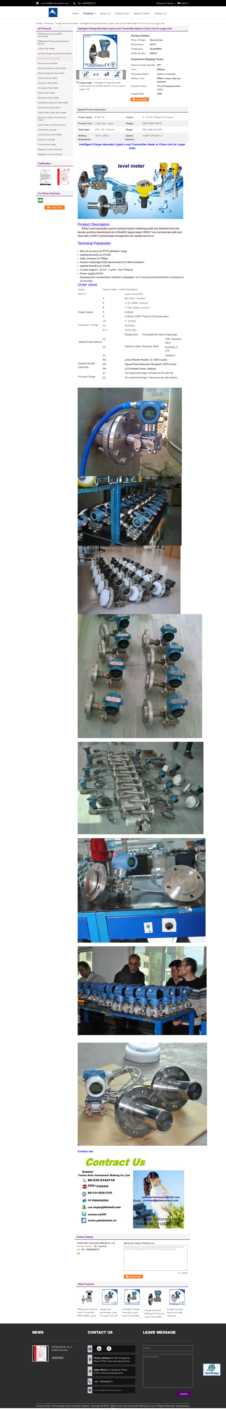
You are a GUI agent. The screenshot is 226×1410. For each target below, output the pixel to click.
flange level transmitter (67, 23)
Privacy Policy (43, 1405)
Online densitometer (47, 78)
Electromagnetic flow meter (51, 73)
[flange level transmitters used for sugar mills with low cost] (110, 1297)
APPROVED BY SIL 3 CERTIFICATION (62, 1348)
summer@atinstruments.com (55, 3)
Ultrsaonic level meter (48, 97)
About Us (105, 13)
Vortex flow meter (46, 48)
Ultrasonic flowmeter (48, 83)
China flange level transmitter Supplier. (71, 1405)
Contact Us (160, 13)
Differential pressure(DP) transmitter (50, 34)
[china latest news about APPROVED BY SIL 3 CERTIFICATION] (40, 1353)
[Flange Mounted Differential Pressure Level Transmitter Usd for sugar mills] (154, 1297)
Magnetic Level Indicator (50, 149)
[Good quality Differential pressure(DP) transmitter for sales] (45, 176)
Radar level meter (46, 92)
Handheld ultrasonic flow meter (53, 102)
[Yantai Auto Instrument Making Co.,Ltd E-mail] (78, 1253)
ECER (113, 1408)
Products (88, 13)
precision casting (46, 139)
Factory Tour (122, 13)
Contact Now (141, 99)
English (183, 3)
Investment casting (47, 129)
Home (75, 13)
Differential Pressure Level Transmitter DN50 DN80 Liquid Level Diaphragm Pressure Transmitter (87, 1317)
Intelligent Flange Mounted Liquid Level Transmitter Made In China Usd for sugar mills (102, 85)
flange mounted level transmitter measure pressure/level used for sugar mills (176, 1315)
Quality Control (141, 13)
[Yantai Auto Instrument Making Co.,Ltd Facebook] (109, 1348)
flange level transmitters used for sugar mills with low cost (109, 1314)
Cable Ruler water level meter (52, 112)
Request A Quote (165, 3)
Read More (57, 1357)
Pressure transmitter (47, 63)
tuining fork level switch (49, 107)
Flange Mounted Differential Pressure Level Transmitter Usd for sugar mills (155, 1315)
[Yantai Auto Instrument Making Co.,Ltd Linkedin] (99, 1348)
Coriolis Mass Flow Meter (50, 134)
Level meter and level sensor (52, 124)
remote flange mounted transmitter (55, 53)
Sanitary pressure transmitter (52, 68)
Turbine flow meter (47, 144)
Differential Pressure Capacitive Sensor (53, 42)
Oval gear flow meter (48, 88)
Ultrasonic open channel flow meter (52, 118)
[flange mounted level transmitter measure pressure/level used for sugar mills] (177, 1297)
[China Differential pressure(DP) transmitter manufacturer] (53, 12)
